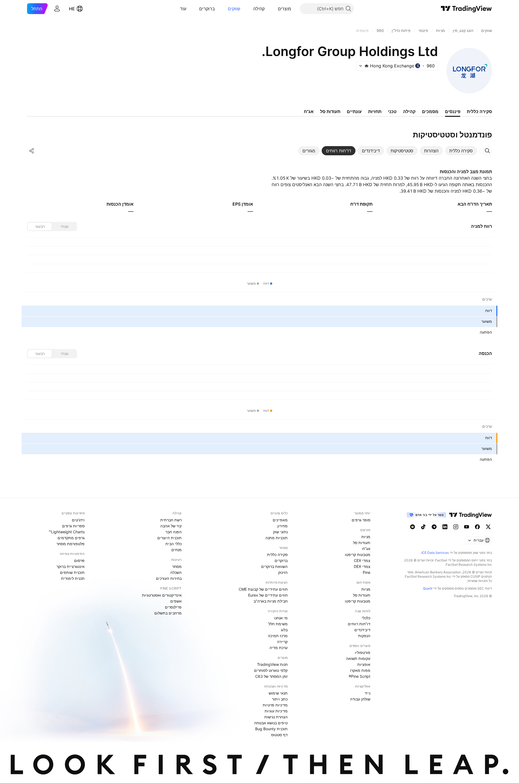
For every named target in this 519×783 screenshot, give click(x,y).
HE (72, 8)
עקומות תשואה (358, 658)
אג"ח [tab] (309, 111)
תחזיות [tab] (374, 111)
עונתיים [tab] (354, 111)
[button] (273, 8)
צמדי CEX (362, 560)
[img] (366, 65)
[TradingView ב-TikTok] (423, 527)
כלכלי (366, 618)
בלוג (284, 629)
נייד (367, 693)
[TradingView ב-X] (488, 527)
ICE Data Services (435, 553)
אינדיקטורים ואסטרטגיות (162, 595)
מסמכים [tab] (430, 111)
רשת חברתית (171, 520)
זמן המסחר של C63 (271, 676)
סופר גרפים (361, 520)
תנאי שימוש (278, 693)
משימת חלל (278, 623)
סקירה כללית (277, 554)
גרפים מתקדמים (71, 537)
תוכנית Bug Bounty (271, 728)
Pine (366, 572)
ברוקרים (207, 8)
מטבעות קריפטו (357, 554)
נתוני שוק (280, 531)
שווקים (234, 8)
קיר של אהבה (171, 526)
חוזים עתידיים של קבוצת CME (263, 589)
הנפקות (364, 635)
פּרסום (79, 560)
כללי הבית (173, 543)
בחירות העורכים (169, 578)
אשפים (176, 601)
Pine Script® (359, 676)
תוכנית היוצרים (169, 537)
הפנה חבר (173, 531)
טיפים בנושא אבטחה (271, 723)
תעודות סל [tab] (330, 111)
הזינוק (283, 572)
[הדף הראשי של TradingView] (466, 8)
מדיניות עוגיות (276, 711)
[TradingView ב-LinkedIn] (445, 527)
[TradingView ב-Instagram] (456, 527)
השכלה (176, 572)
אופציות (363, 664)
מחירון (282, 526)
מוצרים (284, 8)
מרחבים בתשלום (168, 613)
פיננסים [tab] (452, 111)
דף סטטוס (279, 734)
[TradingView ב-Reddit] (412, 527)
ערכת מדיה (279, 647)
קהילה (259, 8)
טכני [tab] (392, 111)
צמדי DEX (362, 566)
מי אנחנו (281, 618)
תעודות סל (361, 542)
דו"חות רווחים (359, 623)
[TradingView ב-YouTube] (466, 527)
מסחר (177, 566)
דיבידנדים (362, 629)
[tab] (461, 150)
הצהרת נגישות (276, 717)
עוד (183, 8)
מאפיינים (280, 520)
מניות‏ (365, 536)
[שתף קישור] (31, 150)
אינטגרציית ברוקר (70, 566)
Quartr (427, 588)
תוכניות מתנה (276, 537)
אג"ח (366, 548)
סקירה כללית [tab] (479, 111)
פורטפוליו (362, 652)
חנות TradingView (272, 664)
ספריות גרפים (73, 526)
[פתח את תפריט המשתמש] (57, 8)
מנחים (176, 549)
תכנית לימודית (73, 578)
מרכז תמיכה (278, 635)
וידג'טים (78, 520)
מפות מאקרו (360, 670)
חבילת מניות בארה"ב (271, 601)
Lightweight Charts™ (67, 531)
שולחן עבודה (360, 699)
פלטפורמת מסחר (70, 543)
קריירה (282, 641)
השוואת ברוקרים (274, 566)
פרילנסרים (173, 607)
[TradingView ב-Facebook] (477, 527)
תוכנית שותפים (72, 572)
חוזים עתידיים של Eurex (268, 595)
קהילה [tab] (409, 111)
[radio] (64, 226)
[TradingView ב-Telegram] (434, 527)
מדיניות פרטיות (275, 705)
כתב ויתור (280, 699)
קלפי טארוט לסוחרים (271, 670)
